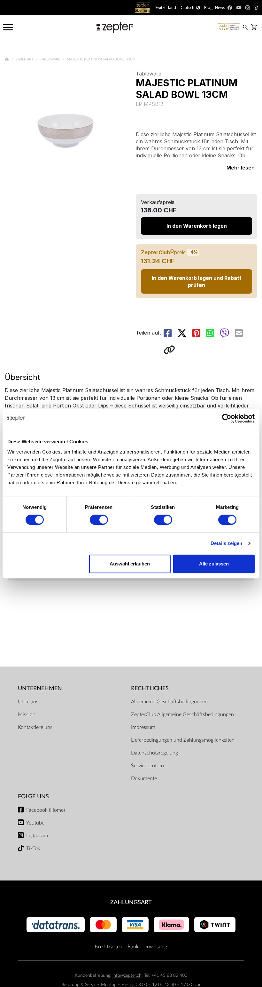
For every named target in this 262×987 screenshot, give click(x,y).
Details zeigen (226, 543)
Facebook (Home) (45, 810)
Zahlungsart (131, 902)
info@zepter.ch (127, 975)
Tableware (50, 59)
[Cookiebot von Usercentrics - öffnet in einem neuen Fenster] (227, 418)
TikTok (33, 848)
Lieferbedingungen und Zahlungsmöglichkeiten (183, 740)
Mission (26, 714)
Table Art (25, 59)
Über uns (28, 701)
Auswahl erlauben (130, 563)
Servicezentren (147, 765)
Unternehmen (40, 688)
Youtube (35, 822)
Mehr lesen (241, 167)
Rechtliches (150, 688)
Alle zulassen (214, 563)
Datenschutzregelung (154, 752)
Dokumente (144, 778)
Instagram (37, 835)
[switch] (99, 520)
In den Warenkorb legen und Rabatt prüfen (197, 281)
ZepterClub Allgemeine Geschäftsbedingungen (182, 714)
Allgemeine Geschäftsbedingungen (169, 701)
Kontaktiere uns (35, 727)
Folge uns (33, 796)
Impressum (143, 727)
